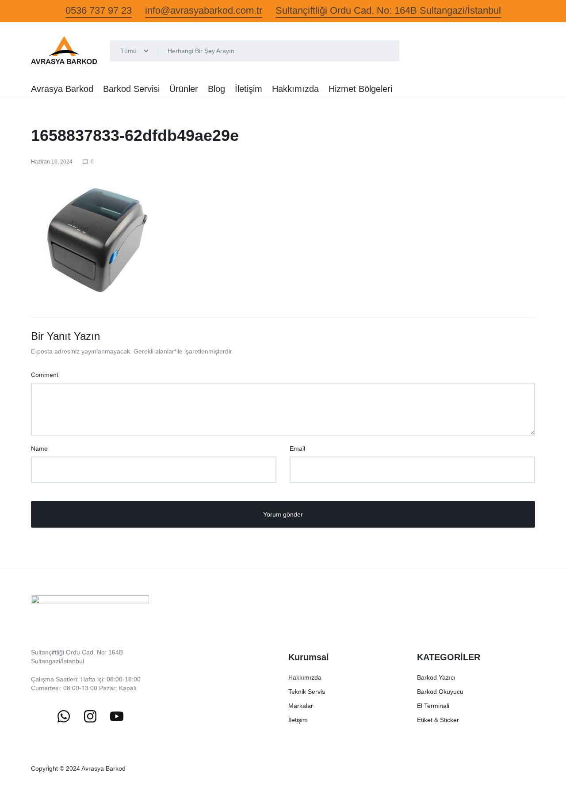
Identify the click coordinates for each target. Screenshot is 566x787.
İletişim (248, 89)
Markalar (300, 705)
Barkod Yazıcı (436, 677)
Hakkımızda (295, 89)
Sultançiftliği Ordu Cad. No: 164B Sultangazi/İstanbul (388, 10)
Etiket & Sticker (438, 719)
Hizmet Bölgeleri (360, 89)
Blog (216, 89)
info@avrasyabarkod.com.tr (203, 10)
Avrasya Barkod (62, 89)
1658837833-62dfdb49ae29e (135, 135)
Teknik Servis (306, 691)
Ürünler (183, 89)
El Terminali (433, 705)
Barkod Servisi (131, 89)
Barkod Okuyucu (440, 691)
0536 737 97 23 (98, 10)
